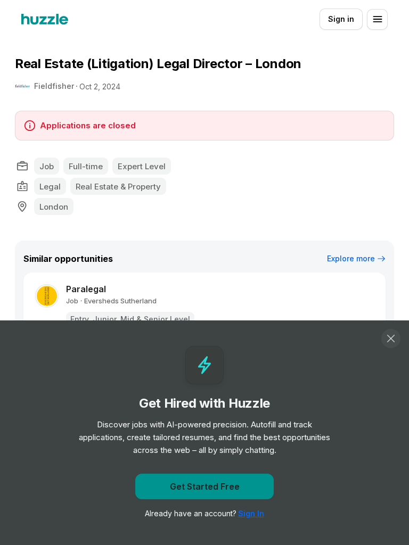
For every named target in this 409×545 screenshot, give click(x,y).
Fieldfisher (54, 85)
